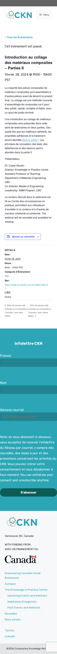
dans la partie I (30, 140)
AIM (7, 276)
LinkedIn (10, 636)
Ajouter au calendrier (23, 236)
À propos (10, 583)
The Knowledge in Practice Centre (26, 589)
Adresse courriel (12, 410)
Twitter (9, 630)
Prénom (5, 356)
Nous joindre (12, 619)
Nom (3, 383)
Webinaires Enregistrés (21, 601)
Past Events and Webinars (23, 607)
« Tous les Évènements (19, 37)
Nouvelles (11, 613)
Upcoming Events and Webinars (27, 595)
